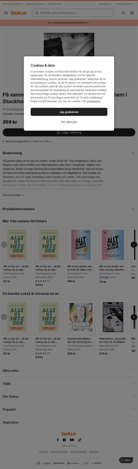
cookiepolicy (94, 101)
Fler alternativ (69, 122)
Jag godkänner (69, 112)
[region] (69, 93)
